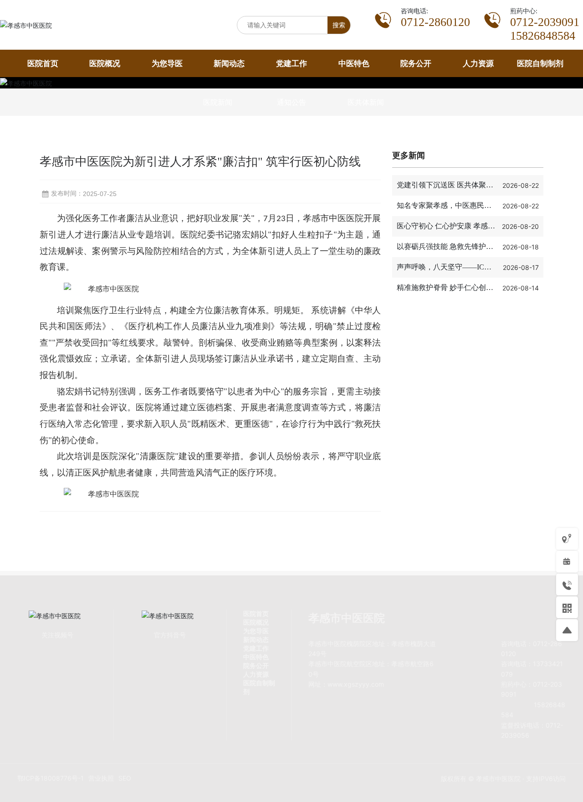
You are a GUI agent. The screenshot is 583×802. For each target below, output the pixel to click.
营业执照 (101, 778)
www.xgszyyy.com (355, 684)
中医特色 (256, 657)
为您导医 (256, 631)
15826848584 (542, 35)
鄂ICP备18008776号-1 (50, 778)
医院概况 (256, 622)
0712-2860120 (435, 22)
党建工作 (256, 648)
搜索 (338, 25)
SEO (124, 778)
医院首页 (256, 613)
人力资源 (256, 674)
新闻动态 (256, 639)
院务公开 (256, 665)
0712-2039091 (544, 22)
